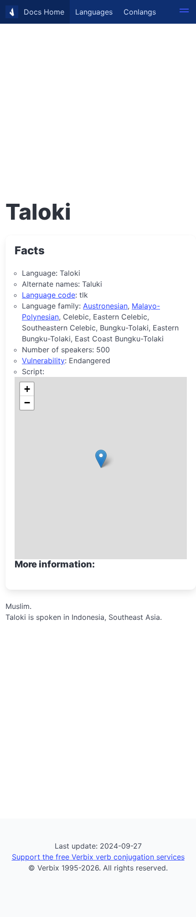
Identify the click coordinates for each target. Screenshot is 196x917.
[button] (184, 12)
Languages (94, 11)
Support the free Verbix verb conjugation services (98, 856)
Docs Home (44, 11)
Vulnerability (43, 360)
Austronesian (105, 305)
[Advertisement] (98, 98)
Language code (48, 294)
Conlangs (140, 11)
